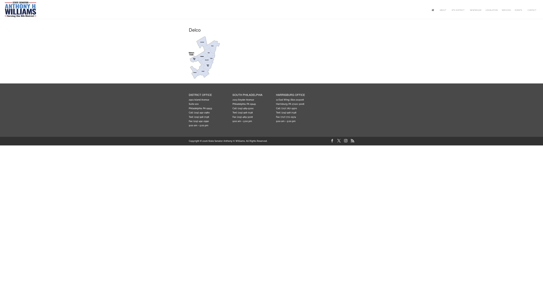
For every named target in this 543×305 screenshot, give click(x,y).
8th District (458, 10)
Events (518, 10)
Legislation (492, 10)
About (443, 10)
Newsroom (475, 10)
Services (506, 10)
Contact (532, 10)
